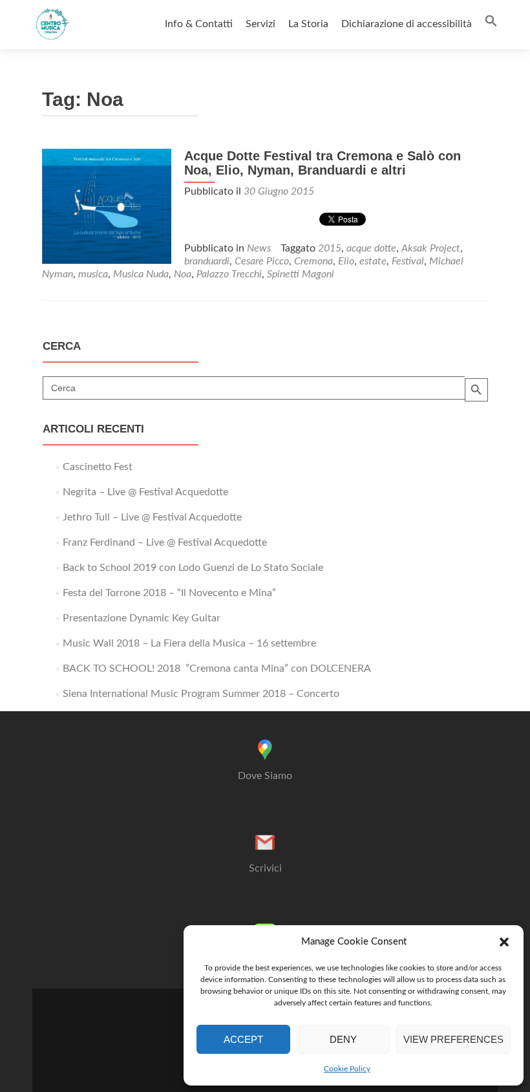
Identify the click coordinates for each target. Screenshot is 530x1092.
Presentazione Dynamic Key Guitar (141, 618)
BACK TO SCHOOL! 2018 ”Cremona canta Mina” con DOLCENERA (217, 668)
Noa (182, 274)
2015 (329, 248)
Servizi (260, 24)
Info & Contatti (199, 24)
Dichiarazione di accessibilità (406, 24)
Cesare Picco (262, 261)
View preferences (453, 1039)
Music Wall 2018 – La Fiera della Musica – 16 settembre (189, 643)
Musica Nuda (141, 274)
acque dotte (371, 248)
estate (373, 261)
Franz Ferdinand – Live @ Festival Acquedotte (165, 542)
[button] (504, 942)
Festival (408, 261)
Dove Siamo (265, 776)
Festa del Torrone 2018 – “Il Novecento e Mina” (169, 593)
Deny (343, 1039)
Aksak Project (430, 248)
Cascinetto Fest (97, 467)
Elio (346, 261)
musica (93, 274)
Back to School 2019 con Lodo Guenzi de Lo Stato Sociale (193, 567)
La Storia (308, 24)
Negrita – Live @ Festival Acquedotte (145, 492)
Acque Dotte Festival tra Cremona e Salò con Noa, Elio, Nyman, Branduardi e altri (322, 163)
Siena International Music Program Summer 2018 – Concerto (201, 694)
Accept (243, 1039)
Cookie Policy (347, 1069)
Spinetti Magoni (300, 274)
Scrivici (265, 868)
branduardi (206, 261)
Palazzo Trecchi (229, 274)
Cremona (313, 261)
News (259, 248)
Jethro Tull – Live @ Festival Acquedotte (152, 517)
